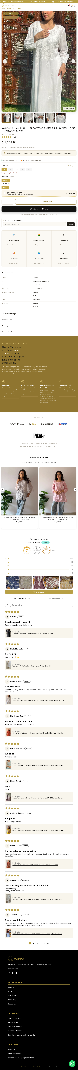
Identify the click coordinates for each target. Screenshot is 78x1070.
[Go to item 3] (39, 582)
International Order (40, 209)
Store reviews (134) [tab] (56, 599)
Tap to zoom (70, 108)
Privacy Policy (13, 1022)
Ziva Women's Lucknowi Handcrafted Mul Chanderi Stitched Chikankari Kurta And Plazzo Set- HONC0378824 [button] (38, 733)
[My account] (72, 6)
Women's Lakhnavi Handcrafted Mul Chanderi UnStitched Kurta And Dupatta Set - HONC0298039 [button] (37, 899)
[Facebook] (13, 973)
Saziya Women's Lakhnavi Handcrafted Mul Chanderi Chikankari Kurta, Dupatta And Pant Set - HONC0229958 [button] (38, 765)
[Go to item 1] (12, 582)
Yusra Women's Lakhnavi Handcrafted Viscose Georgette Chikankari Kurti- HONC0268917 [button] (37, 934)
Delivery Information (15, 1027)
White (5, 187)
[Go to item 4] (52, 582)
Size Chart (11, 1049)
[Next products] (75, 489)
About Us (11, 987)
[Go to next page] (52, 943)
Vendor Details (39, 332)
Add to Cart (47, 202)
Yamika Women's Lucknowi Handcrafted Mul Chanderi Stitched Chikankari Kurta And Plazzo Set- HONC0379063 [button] (35, 865)
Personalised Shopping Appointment (21, 1058)
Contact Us (12, 1004)
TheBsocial (53, 1067)
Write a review (39, 592)
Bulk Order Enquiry (15, 1053)
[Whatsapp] (72, 1063)
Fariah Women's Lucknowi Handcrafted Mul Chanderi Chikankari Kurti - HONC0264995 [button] (38, 830)
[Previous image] (5, 61)
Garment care (39, 319)
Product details (39, 272)
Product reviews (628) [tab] (22, 599)
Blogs (10, 991)
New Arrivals (12, 995)
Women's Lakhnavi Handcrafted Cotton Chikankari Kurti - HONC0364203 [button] (38, 700)
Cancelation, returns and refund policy (22, 1035)
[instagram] (9, 973)
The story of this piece (39, 313)
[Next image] (73, 61)
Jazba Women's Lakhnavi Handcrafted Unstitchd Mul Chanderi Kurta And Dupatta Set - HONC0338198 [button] (37, 798)
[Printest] (16, 973)
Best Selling (12, 1000)
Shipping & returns (39, 326)
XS (4, 169)
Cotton (5, 180)
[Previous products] (2, 489)
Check (71, 224)
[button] (39, 558)
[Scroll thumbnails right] (70, 582)
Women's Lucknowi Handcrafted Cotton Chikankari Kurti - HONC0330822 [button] (33, 634)
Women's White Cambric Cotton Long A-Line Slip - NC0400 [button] (33, 666)
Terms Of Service (14, 1018)
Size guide (72, 166)
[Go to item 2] (25, 582)
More (53, 550)
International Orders (15, 1031)
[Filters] (7, 605)
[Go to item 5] (66, 582)
